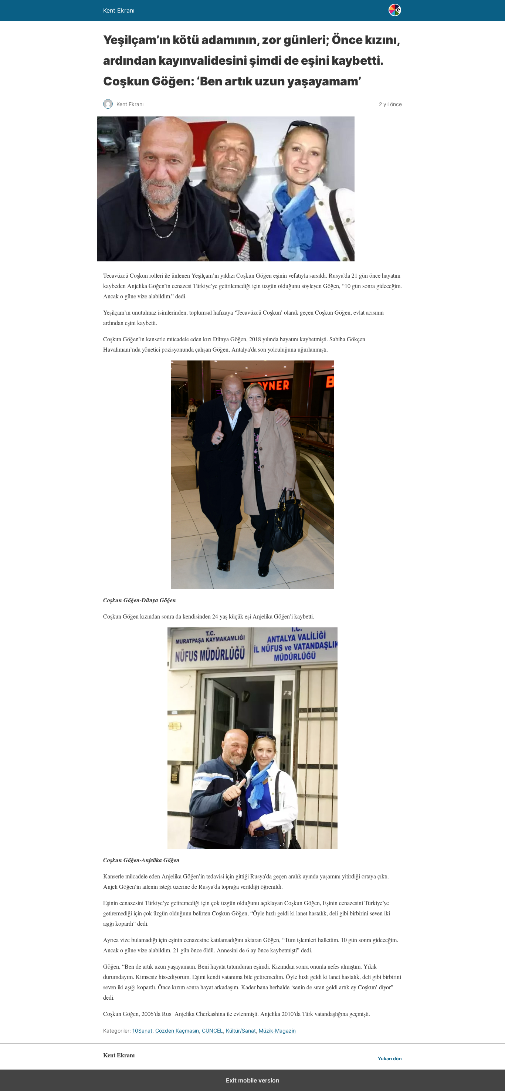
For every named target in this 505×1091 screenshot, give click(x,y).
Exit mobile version (252, 1080)
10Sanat (142, 1030)
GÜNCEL (212, 1030)
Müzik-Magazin (277, 1030)
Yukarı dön (390, 1058)
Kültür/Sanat (241, 1030)
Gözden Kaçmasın (177, 1030)
